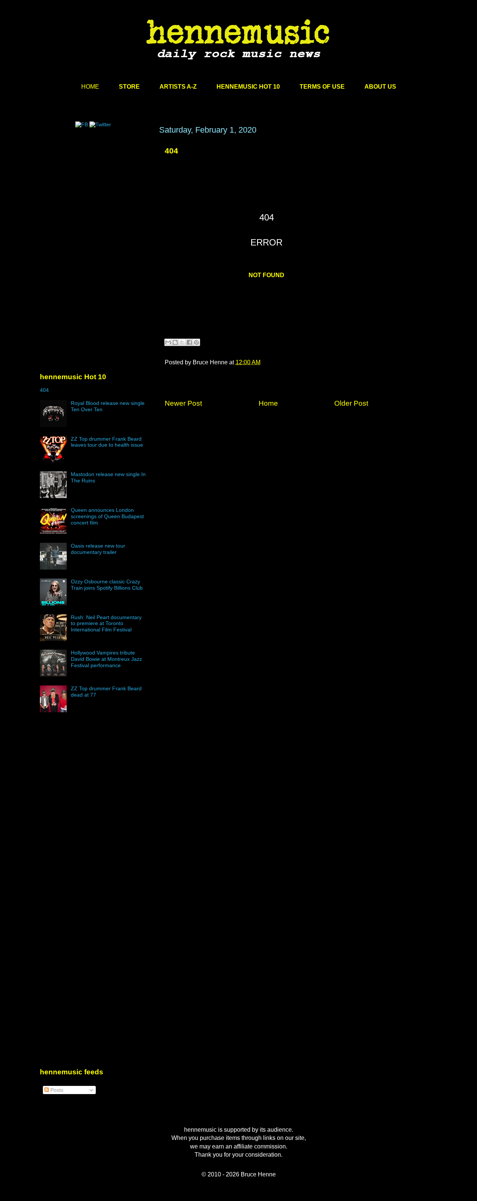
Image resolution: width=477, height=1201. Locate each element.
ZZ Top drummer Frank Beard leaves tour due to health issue (107, 442)
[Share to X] (182, 342)
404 (171, 150)
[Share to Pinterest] (196, 342)
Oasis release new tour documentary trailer (98, 549)
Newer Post (183, 403)
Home (268, 403)
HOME (90, 86)
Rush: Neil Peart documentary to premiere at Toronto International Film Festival (106, 623)
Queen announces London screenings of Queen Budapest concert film (107, 516)
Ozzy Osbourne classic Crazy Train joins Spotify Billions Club (107, 585)
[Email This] (168, 342)
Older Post (351, 403)
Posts (56, 1090)
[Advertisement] (96, 196)
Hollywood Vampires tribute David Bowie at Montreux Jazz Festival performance (106, 659)
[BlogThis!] (175, 342)
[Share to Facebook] (189, 342)
